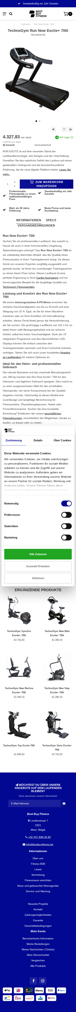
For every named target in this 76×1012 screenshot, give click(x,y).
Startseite (25, 24)
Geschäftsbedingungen (38, 925)
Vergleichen (38, 960)
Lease (38, 869)
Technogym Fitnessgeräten (18, 286)
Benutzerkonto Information (38, 938)
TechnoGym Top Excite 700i (19, 745)
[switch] (66, 515)
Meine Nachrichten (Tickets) (38, 949)
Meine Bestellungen (38, 943)
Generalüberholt (42, 145)
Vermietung (38, 874)
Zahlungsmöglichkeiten (38, 914)
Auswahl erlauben (38, 566)
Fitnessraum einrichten (38, 880)
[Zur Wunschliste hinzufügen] (64, 129)
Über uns (38, 858)
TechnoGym (38, 35)
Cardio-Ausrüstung (47, 277)
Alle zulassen (38, 554)
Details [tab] (38, 440)
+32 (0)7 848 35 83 (39, 837)
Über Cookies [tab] (62, 440)
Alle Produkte (38, 965)
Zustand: (10, 145)
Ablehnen (38, 578)
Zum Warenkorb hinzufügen (48, 184)
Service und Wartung (38, 891)
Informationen (28, 220)
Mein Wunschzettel (38, 954)
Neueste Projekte (38, 903)
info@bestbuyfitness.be (39, 844)
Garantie (38, 920)
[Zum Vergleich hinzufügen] (70, 129)
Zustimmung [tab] (14, 440)
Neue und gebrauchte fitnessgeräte (38, 885)
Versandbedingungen (36, 225)
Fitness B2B (38, 863)
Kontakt (38, 909)
